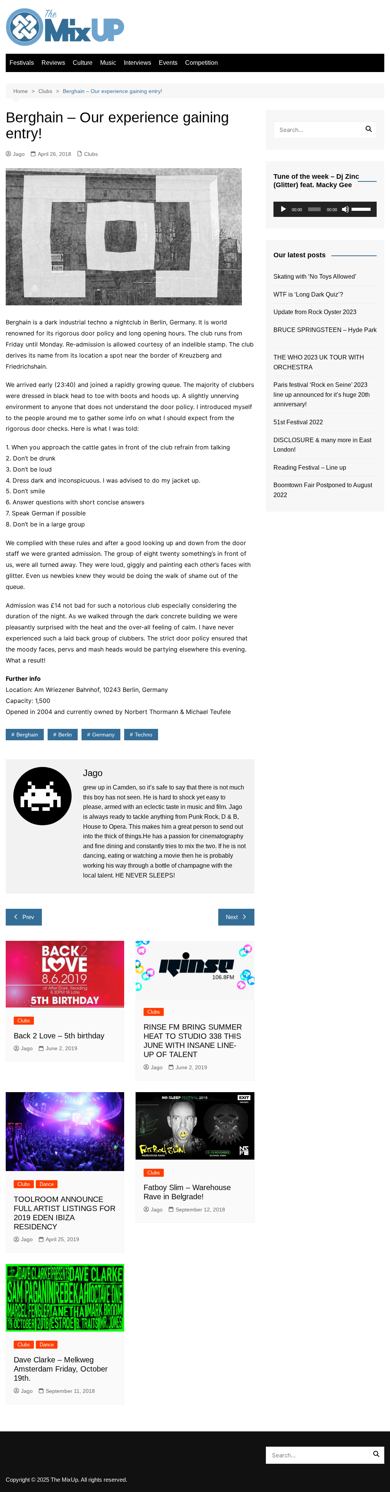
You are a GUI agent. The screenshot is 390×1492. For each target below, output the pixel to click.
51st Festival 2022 (298, 422)
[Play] (283, 209)
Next (232, 917)
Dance (47, 1184)
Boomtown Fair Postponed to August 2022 (322, 490)
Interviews (137, 62)
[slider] (362, 208)
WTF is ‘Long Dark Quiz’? (308, 294)
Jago (19, 154)
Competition (201, 62)
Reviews (53, 62)
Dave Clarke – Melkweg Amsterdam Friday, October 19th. (61, 1369)
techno (143, 735)
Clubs (91, 154)
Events (168, 62)
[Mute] (345, 209)
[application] (325, 209)
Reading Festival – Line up (309, 467)
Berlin (65, 735)
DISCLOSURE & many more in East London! (322, 445)
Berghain (27, 735)
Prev (28, 917)
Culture (83, 62)
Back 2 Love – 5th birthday (59, 1036)
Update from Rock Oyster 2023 (314, 312)
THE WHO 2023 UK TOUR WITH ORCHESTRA (318, 362)
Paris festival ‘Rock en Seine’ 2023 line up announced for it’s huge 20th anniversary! (321, 394)
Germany (103, 735)
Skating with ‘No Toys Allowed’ (314, 276)
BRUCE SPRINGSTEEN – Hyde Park (325, 335)
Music (108, 62)
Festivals (22, 62)
